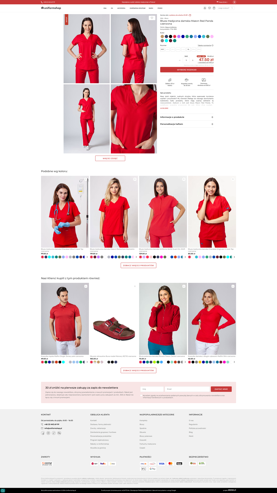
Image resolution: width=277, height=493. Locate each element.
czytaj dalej (164, 108)
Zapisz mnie (221, 389)
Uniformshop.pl (71, 490)
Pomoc (160, 8)
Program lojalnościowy (99, 440)
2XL (193, 49)
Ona (105, 8)
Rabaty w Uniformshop (99, 444)
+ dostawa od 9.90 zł (206, 62)
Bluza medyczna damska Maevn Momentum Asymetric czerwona (112, 250)
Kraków (110, 483)
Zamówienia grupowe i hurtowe (103, 432)
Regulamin (193, 424)
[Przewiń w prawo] (86, 257)
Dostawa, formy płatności (100, 424)
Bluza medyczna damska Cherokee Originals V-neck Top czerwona (211, 250)
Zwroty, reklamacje (98, 428)
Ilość (186, 56)
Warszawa (104, 483)
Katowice (130, 483)
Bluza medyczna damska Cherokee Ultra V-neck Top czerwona (62, 250)
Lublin (124, 483)
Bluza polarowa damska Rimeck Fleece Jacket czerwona (162, 356)
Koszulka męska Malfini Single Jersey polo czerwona (62, 356)
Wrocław (115, 483)
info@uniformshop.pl (53, 428)
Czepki (142, 448)
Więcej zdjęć (110, 158)
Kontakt (93, 420)
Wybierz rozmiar (187, 70)
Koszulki (143, 440)
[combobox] (226, 8)
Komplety (143, 420)
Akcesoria (121, 8)
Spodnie (143, 428)
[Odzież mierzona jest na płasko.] (213, 45)
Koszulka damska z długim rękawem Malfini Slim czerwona (211, 356)
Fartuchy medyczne (148, 444)
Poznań (135, 483)
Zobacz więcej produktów (138, 265)
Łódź (120, 483)
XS (168, 49)
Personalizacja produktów (100, 436)
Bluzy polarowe (146, 436)
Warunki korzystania (159, 490)
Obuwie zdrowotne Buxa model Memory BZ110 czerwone (113, 356)
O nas (191, 420)
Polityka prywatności (197, 428)
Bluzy (166, 18)
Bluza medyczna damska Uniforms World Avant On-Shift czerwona (162, 250)
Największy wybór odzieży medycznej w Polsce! (138, 2)
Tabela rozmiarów (204, 45)
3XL (199, 49)
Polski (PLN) (222, 2)
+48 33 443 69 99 (49, 2)
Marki (151, 8)
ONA (161, 18)
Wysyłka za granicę (98, 448)
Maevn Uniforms (171, 27)
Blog (191, 432)
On (112, 8)
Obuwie (143, 432)
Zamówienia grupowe (138, 8)
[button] (187, 117)
